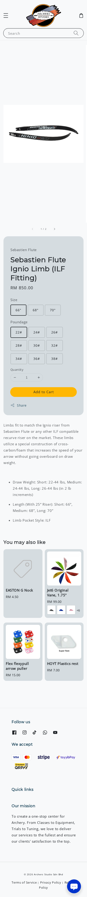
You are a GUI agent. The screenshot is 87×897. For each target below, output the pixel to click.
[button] (6, 15)
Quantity (16, 370)
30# (36, 345)
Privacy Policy (50, 882)
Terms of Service (24, 882)
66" (18, 310)
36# (36, 358)
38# (54, 358)
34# (19, 358)
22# (19, 332)
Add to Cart (43, 391)
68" (36, 310)
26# (54, 332)
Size (13, 299)
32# (54, 345)
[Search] (76, 32)
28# (19, 345)
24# (36, 332)
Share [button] (22, 405)
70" (53, 310)
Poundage (19, 322)
